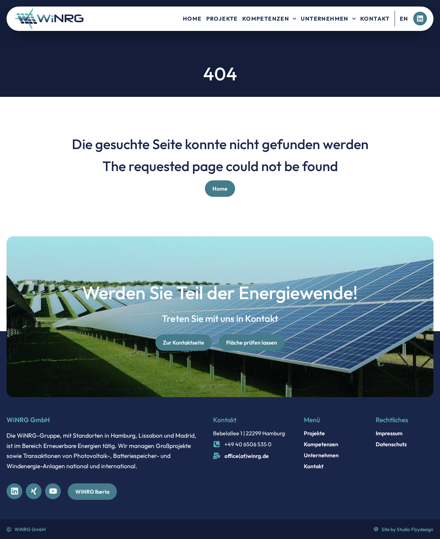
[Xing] (34, 491)
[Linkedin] (420, 18)
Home (192, 18)
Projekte (222, 18)
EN (404, 18)
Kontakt (375, 18)
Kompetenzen (265, 18)
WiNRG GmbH (28, 420)
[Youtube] (53, 491)
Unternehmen (324, 18)
